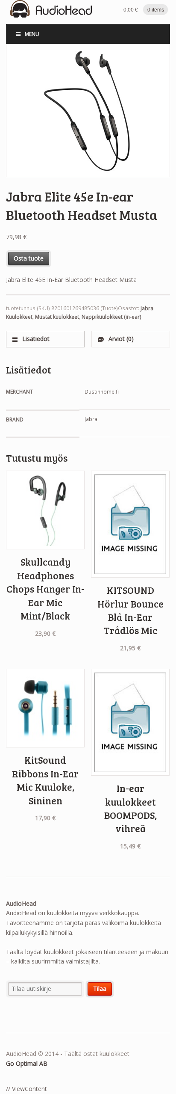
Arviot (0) (120, 339)
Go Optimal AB (26, 1063)
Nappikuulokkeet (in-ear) (111, 316)
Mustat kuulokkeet (57, 316)
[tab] (45, 339)
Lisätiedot (35, 339)
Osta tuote (29, 258)
